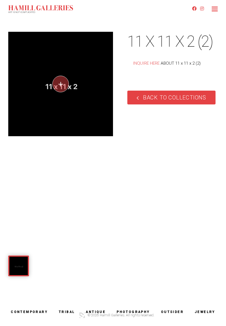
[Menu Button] (215, 9)
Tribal (67, 312)
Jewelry (205, 312)
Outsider (172, 312)
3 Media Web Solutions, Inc (82, 315)
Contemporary (29, 312)
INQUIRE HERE (146, 63)
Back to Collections (174, 97)
